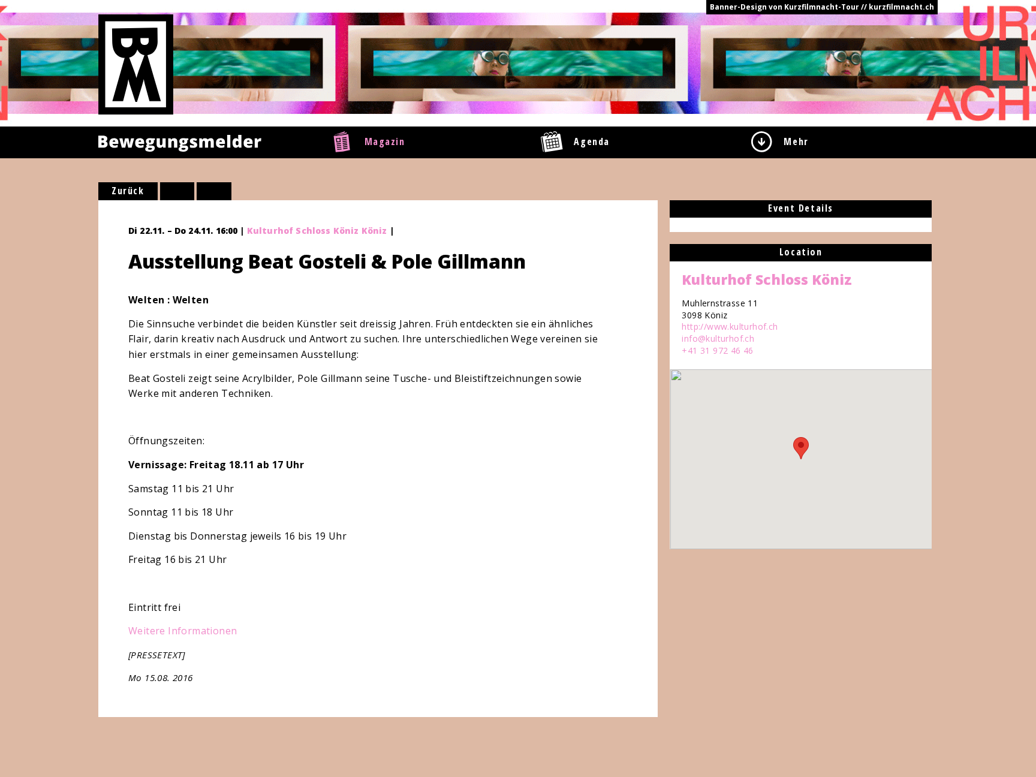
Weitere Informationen (182, 630)
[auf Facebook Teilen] (177, 191)
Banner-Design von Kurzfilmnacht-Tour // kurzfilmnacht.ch (822, 7)
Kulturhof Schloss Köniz (767, 279)
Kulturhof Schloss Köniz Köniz (317, 230)
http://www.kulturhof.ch (730, 326)
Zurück (128, 190)
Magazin (385, 141)
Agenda (592, 141)
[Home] (135, 63)
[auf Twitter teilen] (214, 191)
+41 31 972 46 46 (717, 350)
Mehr (796, 141)
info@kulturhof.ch (718, 338)
